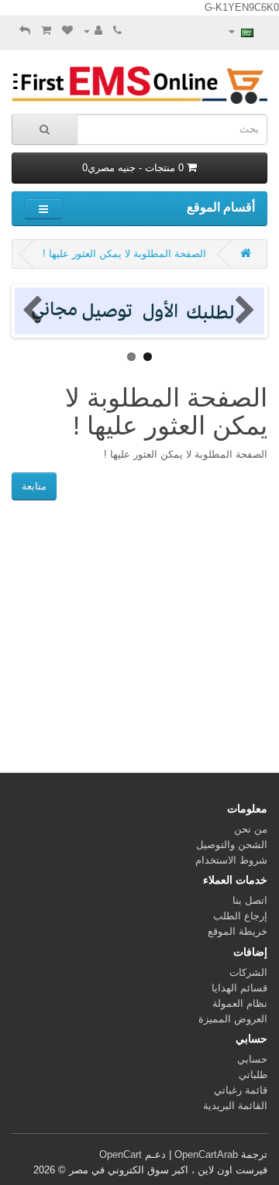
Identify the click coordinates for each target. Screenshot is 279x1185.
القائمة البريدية (235, 1105)
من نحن (250, 829)
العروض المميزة (232, 1019)
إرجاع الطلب (240, 916)
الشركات (248, 972)
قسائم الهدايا (239, 988)
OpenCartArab (206, 1154)
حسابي (252, 1059)
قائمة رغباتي (240, 1090)
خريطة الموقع (237, 931)
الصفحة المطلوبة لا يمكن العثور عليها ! (124, 253)
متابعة (34, 486)
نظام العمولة (239, 1003)
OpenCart (120, 1154)
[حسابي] (93, 30)
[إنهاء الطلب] (24, 30)
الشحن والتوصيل (231, 844)
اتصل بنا (249, 900)
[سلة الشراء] (46, 30)
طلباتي (253, 1074)
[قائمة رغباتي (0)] (67, 30)
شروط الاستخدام (231, 860)
